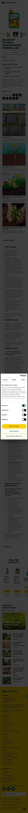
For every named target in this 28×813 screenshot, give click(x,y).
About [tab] (23, 380)
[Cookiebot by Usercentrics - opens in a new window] (20, 376)
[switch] (24, 410)
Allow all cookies (14, 426)
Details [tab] (14, 380)
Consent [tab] (5, 380)
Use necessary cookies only (14, 436)
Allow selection (14, 431)
